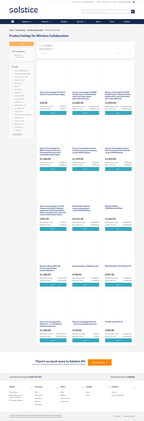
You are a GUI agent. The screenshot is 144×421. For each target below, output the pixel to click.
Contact (127, 22)
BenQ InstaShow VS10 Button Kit (118, 266)
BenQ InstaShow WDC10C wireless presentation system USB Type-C (50, 268)
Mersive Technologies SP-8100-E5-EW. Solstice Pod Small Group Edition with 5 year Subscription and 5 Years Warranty (117, 95)
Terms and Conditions (16, 400)
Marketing (38, 404)
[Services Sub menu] (85, 21)
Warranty (38, 401)
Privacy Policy (13, 392)
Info (52, 113)
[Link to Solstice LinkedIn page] (133, 2)
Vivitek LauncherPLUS (114, 322)
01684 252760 (89, 2)
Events (88, 395)
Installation (38, 398)
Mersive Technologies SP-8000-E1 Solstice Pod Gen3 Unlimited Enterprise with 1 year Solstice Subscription (50, 151)
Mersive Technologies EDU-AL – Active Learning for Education (84, 323)
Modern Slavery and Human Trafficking (15, 396)
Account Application (118, 395)
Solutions (25, 22)
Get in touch (98, 362)
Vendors (64, 22)
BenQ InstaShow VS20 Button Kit (85, 266)
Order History (64, 401)
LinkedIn (131, 377)
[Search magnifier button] (133, 11)
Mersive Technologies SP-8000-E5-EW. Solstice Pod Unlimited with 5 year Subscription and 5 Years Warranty (84, 95)
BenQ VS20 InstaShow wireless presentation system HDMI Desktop (81, 208)
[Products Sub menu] (50, 21)
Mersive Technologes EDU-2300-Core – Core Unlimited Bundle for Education (51, 324)
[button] (20, 388)
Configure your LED (125, 2)
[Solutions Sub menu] (31, 21)
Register (115, 2)
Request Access (106, 2)
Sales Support (39, 395)
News (98, 22)
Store (112, 22)
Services (80, 22)
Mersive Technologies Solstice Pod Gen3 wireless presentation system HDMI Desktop (84, 150)
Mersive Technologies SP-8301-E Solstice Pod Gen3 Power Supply (52, 93)
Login (98, 2)
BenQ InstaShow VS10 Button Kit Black (114, 207)
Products (45, 22)
